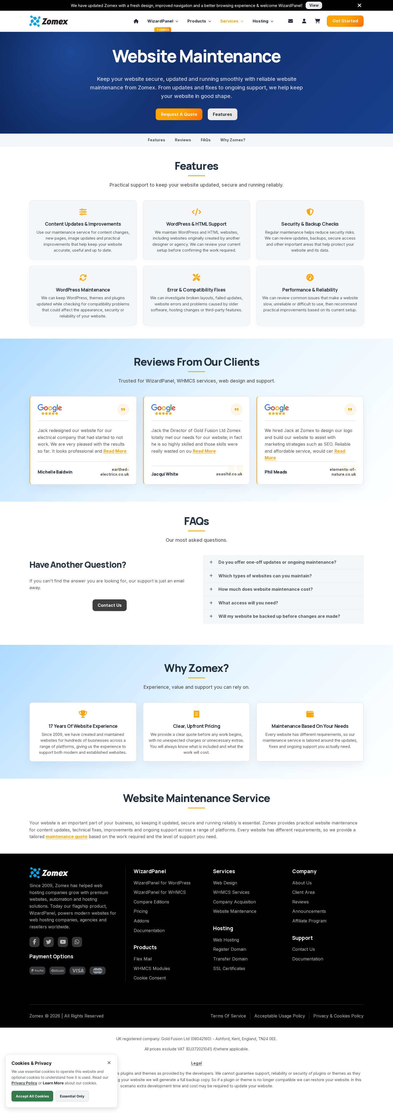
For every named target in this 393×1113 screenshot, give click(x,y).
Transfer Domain (230, 958)
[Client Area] (304, 21)
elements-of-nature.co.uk (343, 471)
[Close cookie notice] (109, 1063)
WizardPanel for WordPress (162, 882)
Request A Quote (179, 114)
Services (229, 21)
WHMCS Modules (152, 968)
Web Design (225, 882)
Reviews (183, 140)
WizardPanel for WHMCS (160, 892)
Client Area (303, 892)
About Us (302, 882)
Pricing (141, 911)
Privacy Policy (24, 1083)
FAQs (206, 140)
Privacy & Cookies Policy (338, 1016)
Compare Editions (151, 901)
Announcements (309, 911)
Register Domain (229, 949)
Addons (141, 920)
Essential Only (72, 1096)
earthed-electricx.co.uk (114, 471)
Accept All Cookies (32, 1096)
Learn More (53, 1083)
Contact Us (110, 605)
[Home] (136, 21)
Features (222, 114)
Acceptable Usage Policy (279, 1016)
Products (196, 21)
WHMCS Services (231, 892)
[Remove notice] (359, 5)
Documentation (149, 930)
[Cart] (317, 21)
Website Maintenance (234, 911)
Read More (114, 451)
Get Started (345, 21)
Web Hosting (226, 939)
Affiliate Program (309, 920)
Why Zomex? (232, 140)
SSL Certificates (229, 968)
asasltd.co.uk (229, 474)
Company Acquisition (234, 901)
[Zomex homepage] (48, 21)
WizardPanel (160, 22)
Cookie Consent (150, 977)
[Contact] (290, 21)
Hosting (260, 21)
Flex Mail (143, 958)
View (314, 5)
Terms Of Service (228, 1016)
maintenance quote (66, 836)
